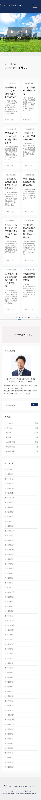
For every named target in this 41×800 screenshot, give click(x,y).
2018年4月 (10, 753)
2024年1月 (10, 540)
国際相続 (23, 447)
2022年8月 (10, 602)
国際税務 (23, 442)
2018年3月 (10, 758)
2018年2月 (10, 762)
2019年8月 (10, 677)
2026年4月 (10, 479)
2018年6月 (10, 743)
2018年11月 (11, 720)
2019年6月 (10, 687)
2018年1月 (10, 767)
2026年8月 (10, 469)
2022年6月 (10, 606)
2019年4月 (10, 696)
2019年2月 (10, 706)
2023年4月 (10, 573)
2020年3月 (10, 658)
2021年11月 (11, 625)
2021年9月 (10, 635)
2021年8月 (10, 639)
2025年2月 (10, 521)
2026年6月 (10, 474)
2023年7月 (10, 559)
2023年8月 (10, 554)
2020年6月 (10, 649)
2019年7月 (10, 682)
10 (29, 317)
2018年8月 (10, 734)
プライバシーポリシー (14, 791)
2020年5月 (10, 654)
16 (37, 317)
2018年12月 (11, 715)
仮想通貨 (23, 451)
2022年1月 (10, 616)
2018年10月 (11, 724)
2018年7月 (10, 739)
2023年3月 (10, 578)
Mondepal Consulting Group (14, 5)
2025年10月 (11, 498)
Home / (3, 54)
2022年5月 (10, 611)
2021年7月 (10, 644)
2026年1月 (10, 483)
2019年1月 (10, 710)
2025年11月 (11, 493)
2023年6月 (10, 564)
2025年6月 (10, 507)
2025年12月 (11, 488)
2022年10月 (11, 592)
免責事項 (28, 791)
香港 (23, 437)
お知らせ (22, 423)
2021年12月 (11, 620)
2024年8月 (10, 535)
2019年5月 (10, 691)
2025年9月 (10, 502)
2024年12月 (11, 531)
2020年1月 (10, 668)
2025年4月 (10, 517)
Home (5, 64)
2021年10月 (11, 630)
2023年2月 (10, 583)
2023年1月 (10, 587)
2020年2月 (10, 663)
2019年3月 (10, 701)
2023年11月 (11, 550)
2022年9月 (10, 597)
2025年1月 (10, 526)
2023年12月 (11, 545)
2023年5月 (10, 568)
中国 (8, 120)
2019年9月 (10, 672)
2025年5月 (10, 512)
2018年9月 (10, 729)
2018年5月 (10, 748)
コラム (13, 120)
